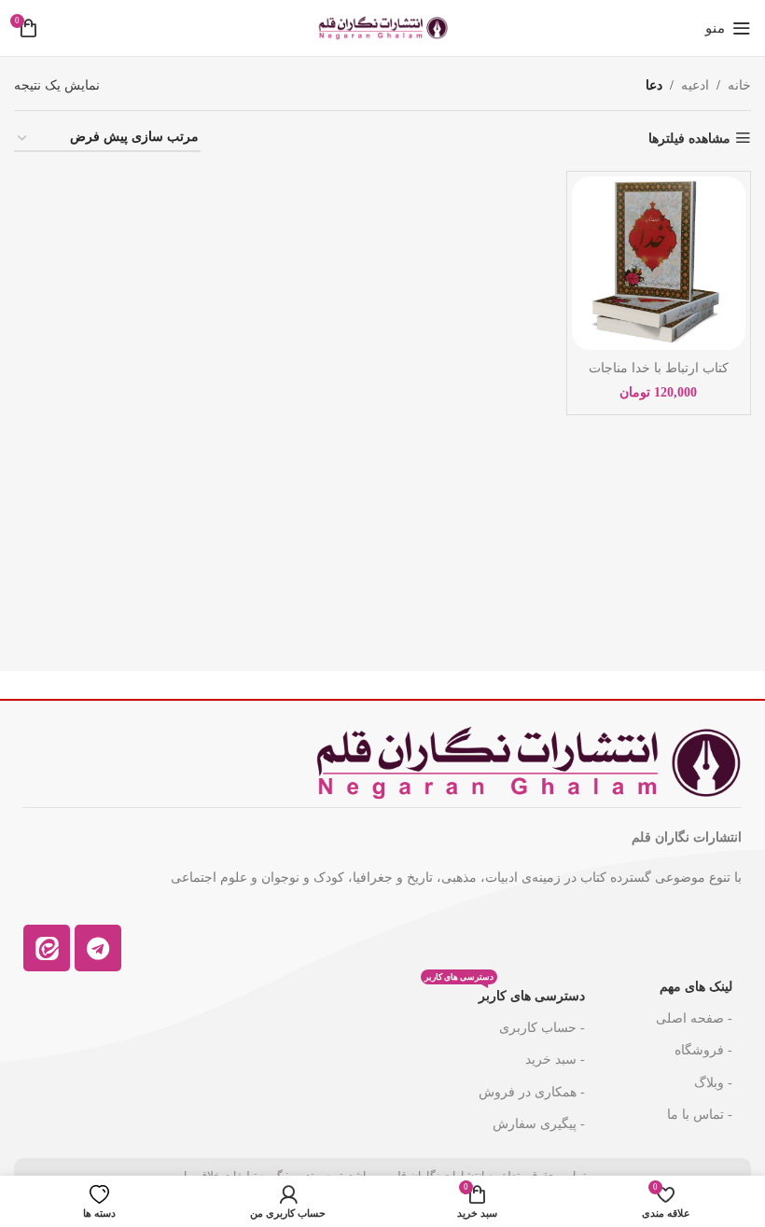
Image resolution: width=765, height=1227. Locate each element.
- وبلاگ (713, 1083)
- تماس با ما (699, 1115)
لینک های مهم (696, 987)
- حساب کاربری (541, 1028)
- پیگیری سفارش (538, 1124)
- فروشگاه (703, 1050)
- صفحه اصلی (694, 1018)
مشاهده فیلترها (689, 139)
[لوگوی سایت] (382, 27)
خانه (739, 85)
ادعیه (695, 85)
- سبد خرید (554, 1060)
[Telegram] (98, 948)
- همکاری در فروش (531, 1092)
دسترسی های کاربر (504, 992)
